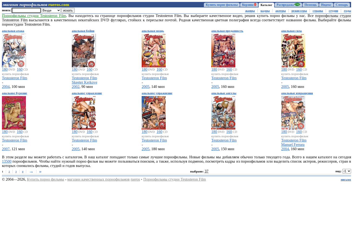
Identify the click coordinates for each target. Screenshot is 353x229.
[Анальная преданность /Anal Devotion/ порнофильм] (223, 50)
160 (20, 69)
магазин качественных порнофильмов (98, 179)
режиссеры (299, 10)
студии (333, 10)
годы (347, 10)
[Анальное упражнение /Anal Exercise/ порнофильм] (154, 112)
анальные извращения (297, 93)
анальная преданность (227, 31)
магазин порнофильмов (25, 4)
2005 (145, 87)
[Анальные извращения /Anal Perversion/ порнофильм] (293, 112)
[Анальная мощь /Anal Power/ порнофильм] (154, 50)
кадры (265, 10)
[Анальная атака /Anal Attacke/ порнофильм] (14, 50)
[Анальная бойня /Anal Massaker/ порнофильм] (84, 50)
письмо (346, 179)
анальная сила (291, 31)
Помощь (310, 4)
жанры (250, 10)
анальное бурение (14, 93)
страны (318, 10)
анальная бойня (83, 31)
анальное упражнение (157, 93)
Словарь (342, 4)
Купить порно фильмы (222, 4)
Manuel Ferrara (292, 145)
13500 (7, 161)
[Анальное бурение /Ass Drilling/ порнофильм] (14, 112)
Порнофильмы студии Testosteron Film (174, 179)
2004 (6, 87)
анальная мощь (153, 31)
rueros (135, 179)
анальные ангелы (223, 93)
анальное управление (87, 93)
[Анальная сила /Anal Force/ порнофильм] (293, 50)
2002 (75, 87)
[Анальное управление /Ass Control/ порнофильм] (84, 112)
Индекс (326, 4)
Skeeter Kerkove (84, 82)
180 (5, 69)
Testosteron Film (14, 78)
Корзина (249, 4)
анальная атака (13, 31)
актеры (280, 10)
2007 (6, 149)
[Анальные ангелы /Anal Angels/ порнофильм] (223, 112)
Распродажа (288, 4)
